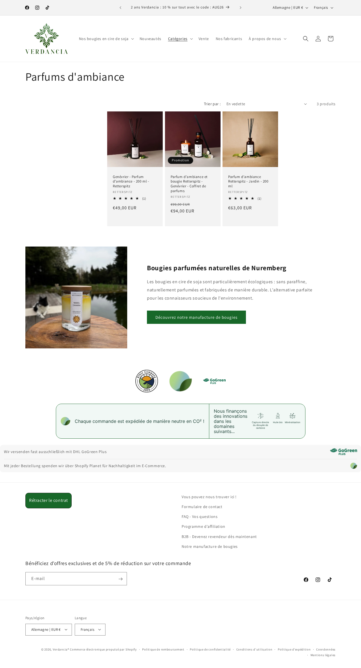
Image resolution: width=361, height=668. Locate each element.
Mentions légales (323, 655)
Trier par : (212, 103)
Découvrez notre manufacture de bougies (196, 317)
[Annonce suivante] (240, 7)
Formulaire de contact (202, 506)
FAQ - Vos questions (199, 516)
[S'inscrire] (120, 579)
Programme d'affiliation (203, 526)
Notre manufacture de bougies (210, 546)
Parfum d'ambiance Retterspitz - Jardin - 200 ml (248, 181)
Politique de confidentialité (210, 649)
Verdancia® (61, 649)
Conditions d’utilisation (254, 649)
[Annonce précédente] (120, 7)
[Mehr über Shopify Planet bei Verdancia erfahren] (353, 466)
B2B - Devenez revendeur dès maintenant (219, 536)
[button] (106, 39)
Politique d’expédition (294, 649)
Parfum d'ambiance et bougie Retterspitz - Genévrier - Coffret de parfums (189, 183)
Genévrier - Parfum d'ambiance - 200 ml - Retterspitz (131, 181)
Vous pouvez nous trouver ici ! (209, 496)
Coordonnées (326, 649)
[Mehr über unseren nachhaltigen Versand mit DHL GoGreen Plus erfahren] (343, 451)
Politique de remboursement (163, 649)
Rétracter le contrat (48, 500)
